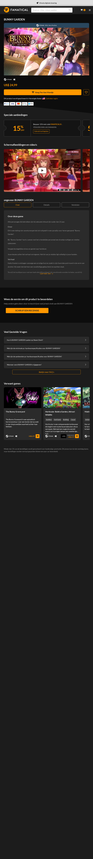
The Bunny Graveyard (15, 411)
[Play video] (42, 170)
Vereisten (75, 205)
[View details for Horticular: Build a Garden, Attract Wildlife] (62, 397)
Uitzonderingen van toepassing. (45, 127)
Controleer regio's (52, 98)
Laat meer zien (45, 273)
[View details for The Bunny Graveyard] (22, 397)
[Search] (69, 10)
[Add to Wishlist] (86, 92)
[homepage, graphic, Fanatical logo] (16, 9)
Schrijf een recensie (27, 310)
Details (47, 205)
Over (18, 205)
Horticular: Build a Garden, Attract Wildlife (60, 413)
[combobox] (54, 10)
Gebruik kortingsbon (41, 131)
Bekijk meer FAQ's (46, 372)
